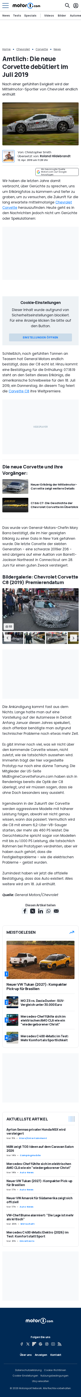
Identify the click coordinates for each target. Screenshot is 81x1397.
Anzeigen (41, 1355)
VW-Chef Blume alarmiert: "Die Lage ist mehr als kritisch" (40, 1217)
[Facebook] (22, 1344)
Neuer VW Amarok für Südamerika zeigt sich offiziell (39, 1200)
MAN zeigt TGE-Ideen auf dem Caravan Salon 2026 (40, 1148)
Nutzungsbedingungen (54, 1375)
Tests (17, 15)
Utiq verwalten (40, 1381)
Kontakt (55, 1355)
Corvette (42, 49)
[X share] (32, 911)
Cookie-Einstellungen (25, 1375)
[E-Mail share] (56, 911)
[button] (7, 638)
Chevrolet (23, 49)
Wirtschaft (27, 1223)
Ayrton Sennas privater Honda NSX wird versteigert (35, 1131)
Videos (49, 15)
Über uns (26, 1355)
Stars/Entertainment (33, 1138)
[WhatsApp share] (48, 911)
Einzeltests (27, 1241)
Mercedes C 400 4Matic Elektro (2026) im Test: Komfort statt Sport (37, 1234)
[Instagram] (47, 1344)
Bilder (62, 15)
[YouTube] (53, 1344)
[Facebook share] (24, 911)
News (6, 15)
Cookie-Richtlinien (55, 1370)
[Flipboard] (34, 1344)
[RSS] (59, 1344)
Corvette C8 (19, 391)
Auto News (27, 1172)
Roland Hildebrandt (55, 156)
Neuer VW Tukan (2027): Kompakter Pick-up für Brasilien (39, 1183)
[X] (28, 1344)
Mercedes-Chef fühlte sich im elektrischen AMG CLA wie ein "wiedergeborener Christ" (38, 1166)
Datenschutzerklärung (28, 1370)
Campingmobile (30, 1155)
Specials (30, 15)
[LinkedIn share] (40, 911)
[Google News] (40, 1344)
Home (6, 49)
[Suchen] (67, 5)
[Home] (26, 5)
